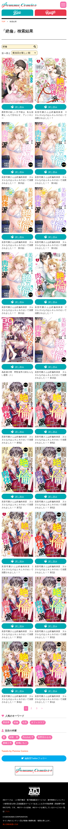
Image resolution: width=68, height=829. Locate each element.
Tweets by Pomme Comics (15, 751)
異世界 (6, 722)
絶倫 (16, 722)
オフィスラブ (37, 722)
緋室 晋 (13, 737)
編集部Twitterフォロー (36, 758)
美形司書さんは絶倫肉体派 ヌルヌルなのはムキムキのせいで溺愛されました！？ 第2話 (50, 569)
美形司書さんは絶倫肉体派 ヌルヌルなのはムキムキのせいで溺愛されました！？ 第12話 (50, 245)
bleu (17, 12)
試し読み (19, 107)
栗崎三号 (7, 743)
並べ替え (6, 53)
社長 (24, 722)
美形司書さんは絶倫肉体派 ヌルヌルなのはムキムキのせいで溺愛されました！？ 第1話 (50, 699)
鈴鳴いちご (21, 743)
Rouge (50, 12)
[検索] (35, 46)
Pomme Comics (19, 5)
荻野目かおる (44, 737)
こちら (7, 811)
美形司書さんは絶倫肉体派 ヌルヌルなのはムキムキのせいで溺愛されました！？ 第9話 (17, 440)
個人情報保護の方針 (10, 824)
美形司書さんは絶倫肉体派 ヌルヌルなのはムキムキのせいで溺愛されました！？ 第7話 (17, 505)
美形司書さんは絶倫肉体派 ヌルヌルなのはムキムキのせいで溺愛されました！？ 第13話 (17, 245)
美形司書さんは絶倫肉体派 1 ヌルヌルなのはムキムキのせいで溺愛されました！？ (18, 569)
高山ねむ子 (28, 737)
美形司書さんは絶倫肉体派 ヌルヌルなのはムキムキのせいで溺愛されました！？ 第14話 (50, 180)
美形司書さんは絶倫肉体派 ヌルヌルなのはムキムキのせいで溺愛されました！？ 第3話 (50, 634)
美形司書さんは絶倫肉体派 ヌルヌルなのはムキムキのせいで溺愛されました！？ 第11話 (17, 310)
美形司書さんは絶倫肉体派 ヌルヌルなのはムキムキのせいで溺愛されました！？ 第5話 (17, 634)
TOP (3, 21)
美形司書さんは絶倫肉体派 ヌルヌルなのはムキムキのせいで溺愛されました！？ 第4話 (17, 699)
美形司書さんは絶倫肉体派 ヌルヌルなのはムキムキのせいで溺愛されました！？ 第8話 (50, 440)
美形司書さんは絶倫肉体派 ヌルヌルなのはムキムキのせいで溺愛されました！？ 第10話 (50, 375)
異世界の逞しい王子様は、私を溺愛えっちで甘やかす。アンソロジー (17, 115)
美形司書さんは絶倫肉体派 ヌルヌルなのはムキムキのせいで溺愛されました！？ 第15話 (17, 180)
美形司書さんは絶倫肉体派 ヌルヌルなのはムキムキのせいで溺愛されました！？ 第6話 (50, 505)
